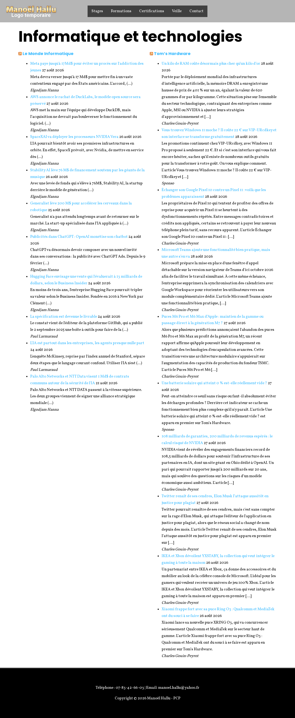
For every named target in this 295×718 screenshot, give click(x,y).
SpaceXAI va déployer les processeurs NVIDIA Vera (74, 137)
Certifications (151, 11)
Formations (121, 11)
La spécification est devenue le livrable (63, 316)
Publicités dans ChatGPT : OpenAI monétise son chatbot (79, 236)
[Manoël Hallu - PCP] (31, 11)
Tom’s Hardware (172, 53)
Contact (196, 11)
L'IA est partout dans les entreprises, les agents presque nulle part (87, 343)
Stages (97, 11)
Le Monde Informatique (48, 53)
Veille (177, 11)
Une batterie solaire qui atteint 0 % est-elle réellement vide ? (214, 383)
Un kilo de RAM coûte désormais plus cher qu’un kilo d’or (211, 63)
